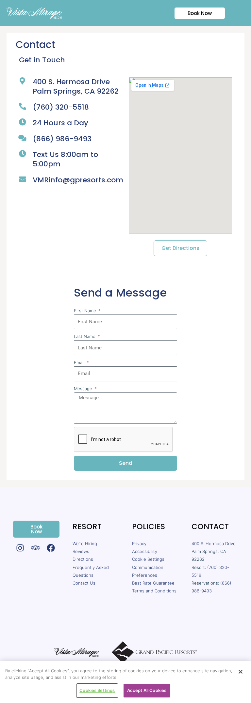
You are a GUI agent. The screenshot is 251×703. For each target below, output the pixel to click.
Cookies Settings (97, 690)
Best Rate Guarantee (153, 583)
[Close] (240, 672)
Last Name (85, 336)
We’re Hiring (85, 543)
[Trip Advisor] (35, 548)
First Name (85, 310)
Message (83, 388)
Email (80, 362)
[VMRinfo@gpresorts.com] (22, 179)
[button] (195, 13)
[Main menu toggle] (238, 13)
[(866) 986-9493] (22, 138)
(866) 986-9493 (62, 139)
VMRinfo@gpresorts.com (78, 180)
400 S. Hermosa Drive (214, 543)
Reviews (81, 551)
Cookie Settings (148, 559)
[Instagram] (20, 548)
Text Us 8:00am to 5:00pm (65, 159)
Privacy (139, 543)
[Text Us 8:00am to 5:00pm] (22, 153)
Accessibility (144, 551)
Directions (83, 559)
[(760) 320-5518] (22, 106)
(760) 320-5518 (61, 107)
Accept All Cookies (146, 690)
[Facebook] (51, 548)
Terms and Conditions (154, 590)
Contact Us (84, 583)
